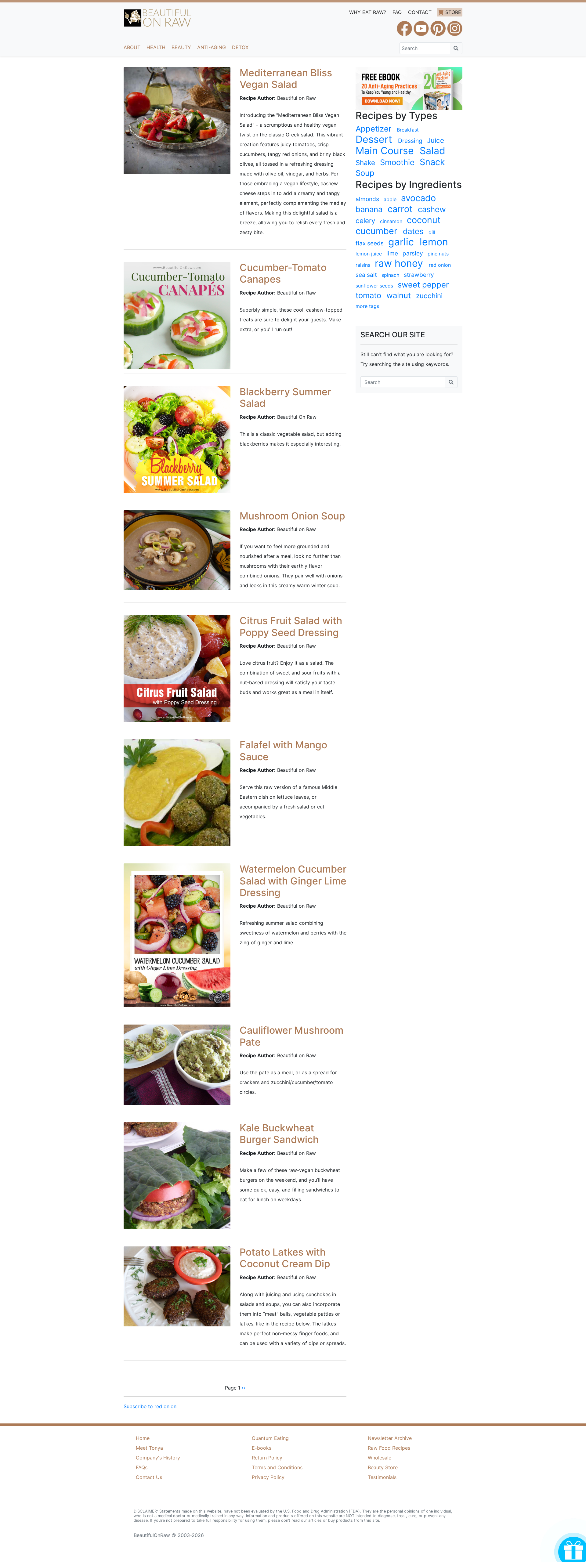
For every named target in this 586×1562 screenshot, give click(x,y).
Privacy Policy (268, 1477)
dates (413, 231)
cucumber (376, 231)
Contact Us (149, 1477)
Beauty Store (383, 1467)
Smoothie (397, 162)
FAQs (141, 1467)
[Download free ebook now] (409, 88)
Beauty (181, 47)
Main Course (385, 151)
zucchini (429, 295)
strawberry (419, 274)
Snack (432, 162)
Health (155, 47)
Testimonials (382, 1477)
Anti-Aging (211, 47)
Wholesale (379, 1458)
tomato (368, 295)
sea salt (366, 274)
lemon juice (369, 254)
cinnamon (391, 221)
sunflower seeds (374, 286)
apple (390, 199)
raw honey (399, 263)
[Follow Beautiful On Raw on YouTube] (421, 26)
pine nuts (438, 254)
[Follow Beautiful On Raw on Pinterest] (438, 26)
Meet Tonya (149, 1448)
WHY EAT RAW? (367, 12)
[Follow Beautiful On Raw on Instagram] (454, 26)
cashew (432, 209)
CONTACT (420, 12)
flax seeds (370, 243)
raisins (363, 265)
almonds (367, 199)
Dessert (374, 139)
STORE (453, 12)
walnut (398, 295)
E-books (261, 1448)
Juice (435, 140)
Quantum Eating (270, 1438)
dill (432, 232)
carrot (400, 209)
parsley (413, 253)
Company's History (158, 1458)
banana (369, 209)
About (132, 47)
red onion (440, 265)
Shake (365, 162)
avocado (418, 198)
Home (143, 1438)
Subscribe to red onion (150, 1406)
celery (365, 220)
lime (392, 253)
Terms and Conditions (277, 1467)
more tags (367, 306)
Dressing (410, 140)
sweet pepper (423, 284)
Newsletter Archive (390, 1438)
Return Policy (267, 1458)
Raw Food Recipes (389, 1448)
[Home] (158, 18)
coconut (423, 220)
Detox (240, 47)
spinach (390, 275)
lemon (434, 242)
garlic (401, 242)
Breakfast (408, 130)
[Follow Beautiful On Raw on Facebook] (404, 26)
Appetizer (374, 128)
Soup (365, 173)
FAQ (397, 12)
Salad (432, 151)
